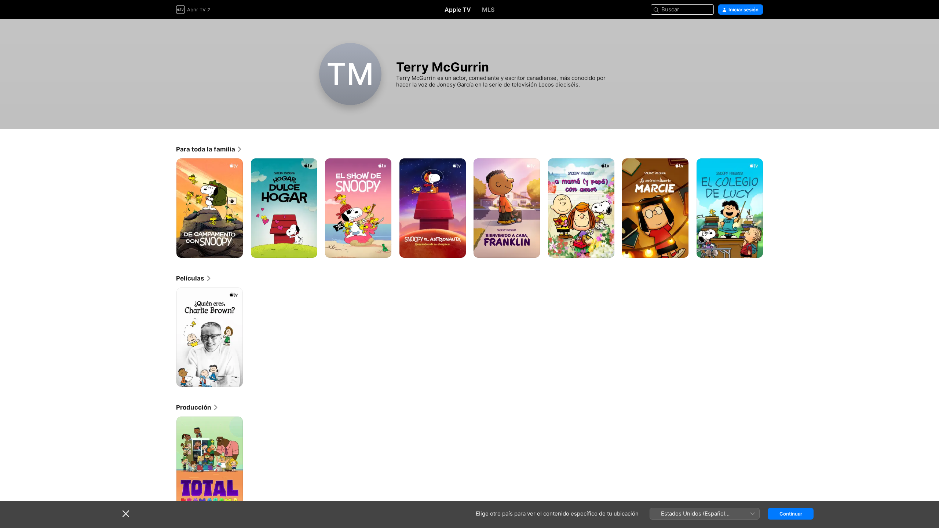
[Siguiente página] (770, 208)
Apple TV (458, 9)
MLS (488, 9)
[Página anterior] (169, 208)
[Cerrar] (126, 513)
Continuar (790, 514)
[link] (209, 149)
